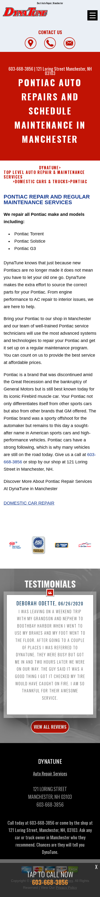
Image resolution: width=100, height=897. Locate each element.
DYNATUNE (49, 167)
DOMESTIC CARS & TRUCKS (41, 181)
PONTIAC (78, 181)
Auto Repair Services (50, 773)
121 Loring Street (50, 69)
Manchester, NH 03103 (68, 71)
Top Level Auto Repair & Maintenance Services (44, 174)
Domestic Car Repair (29, 503)
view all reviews (50, 727)
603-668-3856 (20, 69)
